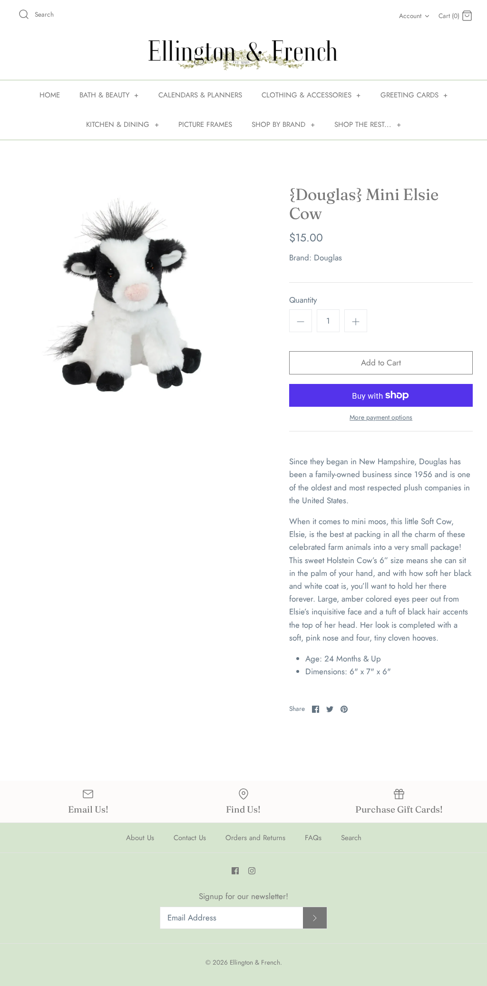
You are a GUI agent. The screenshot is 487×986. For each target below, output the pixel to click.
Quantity (303, 300)
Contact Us (190, 838)
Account (410, 15)
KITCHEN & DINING (122, 124)
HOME (49, 95)
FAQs (313, 838)
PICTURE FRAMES (205, 124)
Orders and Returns (255, 838)
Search (351, 838)
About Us (140, 838)
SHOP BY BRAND (283, 124)
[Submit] (315, 918)
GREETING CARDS (414, 95)
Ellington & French (255, 962)
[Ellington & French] (243, 55)
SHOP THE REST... (367, 124)
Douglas (328, 257)
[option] (129, 299)
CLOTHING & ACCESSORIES (311, 95)
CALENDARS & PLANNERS (200, 95)
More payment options (381, 417)
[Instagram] (251, 870)
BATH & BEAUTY (109, 95)
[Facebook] (235, 870)
